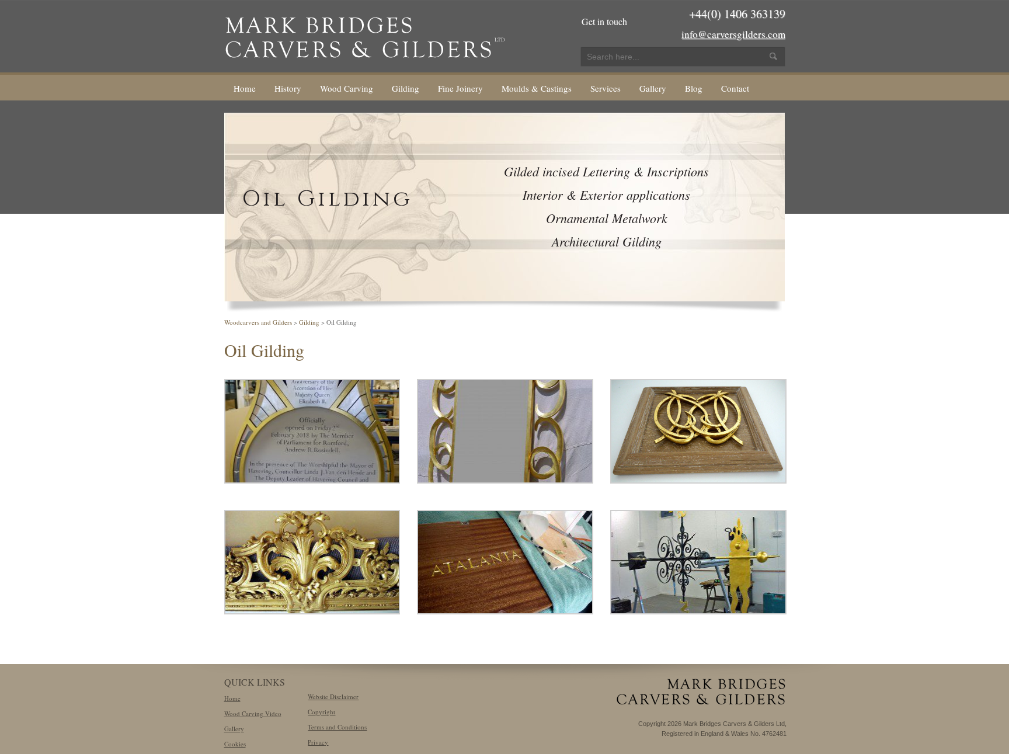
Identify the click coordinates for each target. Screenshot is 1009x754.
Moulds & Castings (537, 88)
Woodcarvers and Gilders (258, 322)
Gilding (405, 88)
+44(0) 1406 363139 (737, 14)
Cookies (235, 743)
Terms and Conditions (337, 726)
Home (245, 88)
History (287, 88)
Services (605, 88)
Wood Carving (346, 88)
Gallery (652, 88)
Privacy (318, 742)
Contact (735, 88)
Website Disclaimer (333, 696)
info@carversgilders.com (733, 34)
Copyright (321, 711)
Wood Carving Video (252, 713)
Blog (693, 88)
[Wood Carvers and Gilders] (365, 35)
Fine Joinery (460, 88)
